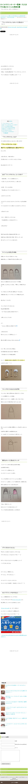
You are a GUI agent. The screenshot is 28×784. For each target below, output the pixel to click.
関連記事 (5, 132)
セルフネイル (20, 27)
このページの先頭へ (14, 782)
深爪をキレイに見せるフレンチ (8, 128)
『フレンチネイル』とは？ (7, 123)
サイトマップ (4, 774)
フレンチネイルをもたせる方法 (8, 127)
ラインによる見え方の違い (7, 126)
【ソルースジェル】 (12, 27)
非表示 (10, 121)
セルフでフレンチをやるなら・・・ (9, 131)
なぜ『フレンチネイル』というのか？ (9, 124)
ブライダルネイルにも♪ (7, 130)
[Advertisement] (14, 51)
